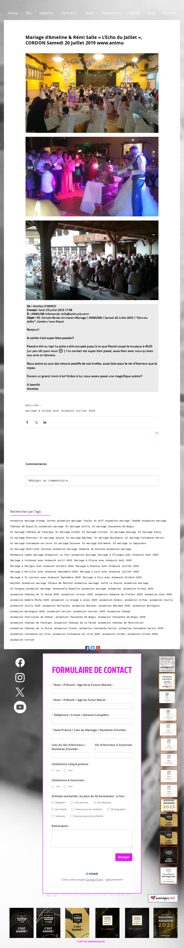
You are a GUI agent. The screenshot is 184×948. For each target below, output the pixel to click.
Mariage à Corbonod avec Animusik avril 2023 (41, 560)
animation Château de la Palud (31, 628)
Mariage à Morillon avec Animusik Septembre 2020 (44, 571)
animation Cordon (113, 634)
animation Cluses (65, 628)
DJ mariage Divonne (67, 543)
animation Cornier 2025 (77, 594)
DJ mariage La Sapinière (129, 543)
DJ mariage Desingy (123, 532)
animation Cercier (59, 611)
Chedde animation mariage (149, 520)
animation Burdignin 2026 (27, 611)
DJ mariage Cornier (95, 532)
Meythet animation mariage (28, 583)
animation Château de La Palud (75, 622)
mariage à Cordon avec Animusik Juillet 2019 (60, 411)
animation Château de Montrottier (121, 622)
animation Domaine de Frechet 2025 (118, 594)
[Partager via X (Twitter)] (36, 422)
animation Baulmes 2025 (114, 605)
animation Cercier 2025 (89, 611)
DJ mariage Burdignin (108, 537)
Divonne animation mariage (59, 549)
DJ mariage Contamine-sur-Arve (31, 543)
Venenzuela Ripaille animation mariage (79, 588)
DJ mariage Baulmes (79, 537)
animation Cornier (22, 639)
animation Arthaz (136, 600)
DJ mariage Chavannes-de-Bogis (113, 526)
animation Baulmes (84, 605)
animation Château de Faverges (31, 622)
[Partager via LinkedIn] (45, 422)
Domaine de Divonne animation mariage (105, 549)
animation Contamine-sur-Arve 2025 (76, 634)
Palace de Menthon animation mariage (73, 583)
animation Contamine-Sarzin (98, 628)
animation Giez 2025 (158, 594)
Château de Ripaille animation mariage (36, 526)
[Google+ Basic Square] (98, 648)
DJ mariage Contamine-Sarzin (144, 537)
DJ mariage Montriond (24, 549)
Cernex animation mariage (64, 520)
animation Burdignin (146, 605)
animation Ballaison (56, 605)
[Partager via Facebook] (27, 422)
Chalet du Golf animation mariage (107, 520)
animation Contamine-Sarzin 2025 (141, 628)
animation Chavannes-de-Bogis (76, 617)
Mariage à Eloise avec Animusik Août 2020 (103, 560)
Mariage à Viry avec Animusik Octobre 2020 (112, 577)
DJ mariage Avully (78, 526)
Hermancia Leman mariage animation (34, 554)
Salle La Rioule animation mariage (124, 583)
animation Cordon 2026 (142, 634)
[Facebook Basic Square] (87, 648)
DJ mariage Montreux (24, 537)
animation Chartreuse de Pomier (31, 617)
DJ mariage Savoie (52, 537)
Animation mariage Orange (27, 520)
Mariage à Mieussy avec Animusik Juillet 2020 (107, 566)
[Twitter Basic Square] (93, 648)
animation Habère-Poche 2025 (29, 600)
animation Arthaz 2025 (138, 588)
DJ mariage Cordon (68, 532)
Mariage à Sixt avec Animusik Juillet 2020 (109, 571)
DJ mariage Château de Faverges (31, 532)
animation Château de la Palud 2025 (34, 594)
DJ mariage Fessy (149, 532)
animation (114, 588)
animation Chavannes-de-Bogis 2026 (121, 617)
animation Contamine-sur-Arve (30, 634)
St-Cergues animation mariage (30, 588)
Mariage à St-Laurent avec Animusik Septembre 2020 (45, 577)
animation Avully (161, 600)
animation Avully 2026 (25, 605)
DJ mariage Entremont (96, 543)
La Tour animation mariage (78, 554)
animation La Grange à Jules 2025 (74, 600)
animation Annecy (110, 600)
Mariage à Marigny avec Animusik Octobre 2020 (41, 566)
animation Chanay (118, 611)
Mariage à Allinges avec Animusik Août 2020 (128, 554)
